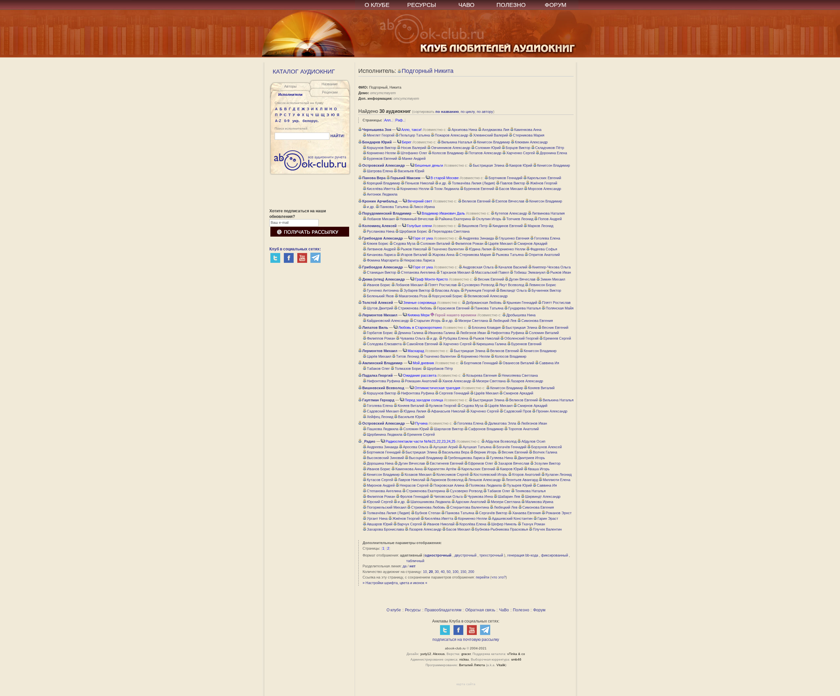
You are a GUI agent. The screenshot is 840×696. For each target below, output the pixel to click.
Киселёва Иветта (381, 189)
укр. (296, 121)
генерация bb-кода (522, 555)
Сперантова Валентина (469, 507)
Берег (406, 142)
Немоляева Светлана (520, 375)
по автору (485, 112)
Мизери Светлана (473, 321)
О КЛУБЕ (377, 5)
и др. (443, 183)
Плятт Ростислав (442, 285)
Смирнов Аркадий (532, 243)
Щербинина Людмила (384, 434)
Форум (539, 610)
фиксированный (554, 555)
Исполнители (290, 94)
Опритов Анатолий (544, 255)
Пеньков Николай (419, 183)
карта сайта (465, 684)
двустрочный (465, 555)
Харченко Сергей (520, 153)
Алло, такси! (411, 130)
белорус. (311, 121)
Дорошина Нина (380, 463)
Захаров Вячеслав (513, 463)
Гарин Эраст (547, 518)
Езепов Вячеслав (509, 201)
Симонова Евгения (537, 321)
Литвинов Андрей (381, 249)
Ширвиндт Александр (542, 496)
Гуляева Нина (501, 458)
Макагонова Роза (413, 296)
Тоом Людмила (446, 189)
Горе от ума (423, 238)
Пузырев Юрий (519, 485)
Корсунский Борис (447, 296)
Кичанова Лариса (381, 255)
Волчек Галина (545, 452)
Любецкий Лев (504, 321)
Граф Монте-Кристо (431, 279)
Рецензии (330, 92)
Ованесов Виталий (518, 363)
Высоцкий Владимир (426, 458)
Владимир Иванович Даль (443, 213)
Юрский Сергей (380, 502)
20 (431, 572)
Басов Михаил (511, 189)
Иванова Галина (441, 333)
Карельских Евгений (544, 178)
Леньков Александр (484, 480)
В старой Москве (444, 178)
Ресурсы (413, 610)
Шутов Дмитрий (380, 308)
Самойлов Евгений (422, 344)
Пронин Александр (551, 411)
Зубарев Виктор (417, 290)
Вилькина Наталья (456, 142)
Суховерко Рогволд (478, 285)
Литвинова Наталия (548, 213)
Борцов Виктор (518, 148)
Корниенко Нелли (381, 153)
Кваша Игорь (539, 469)
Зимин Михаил (552, 279)
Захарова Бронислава (385, 529)
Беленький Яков (380, 296)
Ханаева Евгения (526, 513)
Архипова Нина (464, 130)
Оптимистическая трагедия (437, 388)
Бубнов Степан (427, 513)
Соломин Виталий (435, 243)
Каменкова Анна (527, 130)
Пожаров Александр (451, 135)
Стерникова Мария (528, 135)
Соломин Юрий (488, 148)
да (405, 566)
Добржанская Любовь (484, 303)
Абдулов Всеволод (500, 441)
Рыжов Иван (560, 272)
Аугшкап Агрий (445, 447)
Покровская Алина (448, 485)
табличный (415, 561)
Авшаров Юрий (379, 524)
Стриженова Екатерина (425, 491)
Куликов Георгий (442, 406)
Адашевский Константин (512, 518)
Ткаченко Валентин (448, 249)
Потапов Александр (485, 153)
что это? (499, 577)
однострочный (438, 555)
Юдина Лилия (480, 249)
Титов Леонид (407, 356)
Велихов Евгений (476, 201)
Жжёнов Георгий (543, 183)
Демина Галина (410, 333)
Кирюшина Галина (491, 344)
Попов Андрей (550, 219)
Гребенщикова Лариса (466, 458)
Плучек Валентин (547, 529)
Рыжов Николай (414, 249)
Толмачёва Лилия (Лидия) (473, 183)
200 (471, 572)
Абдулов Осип (533, 441)
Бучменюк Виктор (546, 290)
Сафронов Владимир (485, 429)
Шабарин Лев (509, 496)
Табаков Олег (378, 368)
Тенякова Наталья (530, 491)
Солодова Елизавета (384, 344)
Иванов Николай (440, 524)
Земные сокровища (419, 303)
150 (463, 572)
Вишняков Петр (475, 226)
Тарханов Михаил (455, 272)
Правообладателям (443, 610)
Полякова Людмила (485, 485)
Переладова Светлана (451, 231)
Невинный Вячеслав (417, 219)
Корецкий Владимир (383, 183)
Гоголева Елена (547, 238)
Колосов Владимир (448, 153)
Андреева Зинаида (478, 238)
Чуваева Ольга (412, 338)
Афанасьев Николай (448, 411)
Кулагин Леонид (558, 474)
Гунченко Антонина (383, 290)
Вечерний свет (420, 201)
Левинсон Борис (542, 285)
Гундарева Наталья (524, 308)
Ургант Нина (377, 518)
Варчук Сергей (409, 524)
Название (330, 84)
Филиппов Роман (469, 243)
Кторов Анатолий (526, 474)
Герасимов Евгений (453, 308)
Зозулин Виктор (547, 463)
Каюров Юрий (520, 165)
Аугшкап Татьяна (477, 447)
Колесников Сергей (452, 474)
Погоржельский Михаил (386, 507)
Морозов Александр (544, 189)
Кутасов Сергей (380, 480)
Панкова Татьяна (394, 207)
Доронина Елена (553, 153)
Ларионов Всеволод (446, 480)
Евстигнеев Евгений (446, 463)
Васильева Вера (455, 452)
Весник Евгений (491, 279)
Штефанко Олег (414, 153)
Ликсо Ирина (424, 207)
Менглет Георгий (380, 135)
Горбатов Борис (380, 333)
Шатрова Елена (380, 171)
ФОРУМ (555, 5)
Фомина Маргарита (383, 260)
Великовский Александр (488, 296)
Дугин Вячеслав (522, 279)
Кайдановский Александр (388, 321)
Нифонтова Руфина (507, 333)
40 (443, 572)
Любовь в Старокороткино (420, 327)
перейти (482, 577)
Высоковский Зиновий (385, 458)
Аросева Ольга (415, 447)
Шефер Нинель (504, 524)
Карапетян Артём (442, 469)
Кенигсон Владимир (493, 142)
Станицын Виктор (381, 272)
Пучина (421, 423)
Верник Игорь (485, 452)
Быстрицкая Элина (488, 165)
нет (412, 566)
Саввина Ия (549, 363)
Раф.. (400, 120)
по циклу (468, 112)
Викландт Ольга (513, 290)
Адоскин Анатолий (470, 502)
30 (437, 572)
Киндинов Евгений (508, 226)
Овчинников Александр (450, 148)
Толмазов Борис (408, 368)
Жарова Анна (443, 255)
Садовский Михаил (383, 411)
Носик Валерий (413, 148)
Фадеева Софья (543, 249)
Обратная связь (480, 610)
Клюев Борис (377, 243)
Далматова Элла (502, 423)
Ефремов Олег (480, 463)
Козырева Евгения (481, 375)
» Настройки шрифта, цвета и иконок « (395, 583)
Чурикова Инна (480, 496)
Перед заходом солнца (424, 400)
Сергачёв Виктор (493, 513)
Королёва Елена (472, 524)
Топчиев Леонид (519, 219)
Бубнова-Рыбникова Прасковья (501, 529)
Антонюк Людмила (382, 194)
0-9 (286, 121)
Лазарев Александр (527, 381)
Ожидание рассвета (419, 375)
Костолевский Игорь (490, 474)
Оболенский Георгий (521, 338)
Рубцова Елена (455, 338)
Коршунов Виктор (381, 148)
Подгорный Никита (427, 71)
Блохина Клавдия (486, 327)
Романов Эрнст (559, 513)
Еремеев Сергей (557, 338)
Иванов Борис (378, 285)
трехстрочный (491, 555)
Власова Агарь (447, 290)
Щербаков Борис (413, 231)
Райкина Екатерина (455, 219)
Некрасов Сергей (414, 485)
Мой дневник (423, 363)
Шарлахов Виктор (448, 429)
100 (455, 572)
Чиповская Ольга (448, 496)
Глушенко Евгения (514, 238)
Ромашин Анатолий (421, 381)
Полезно (521, 610)
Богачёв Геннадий (511, 447)
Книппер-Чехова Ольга (551, 267)
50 (449, 572)
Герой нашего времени (455, 315)
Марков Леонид (540, 226)
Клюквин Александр (531, 142)
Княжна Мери (419, 315)
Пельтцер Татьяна (414, 135)
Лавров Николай (411, 480)
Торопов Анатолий (523, 429)
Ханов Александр (456, 381)
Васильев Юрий (411, 171)
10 (425, 572)
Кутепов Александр (511, 213)
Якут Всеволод (511, 285)
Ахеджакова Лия (495, 130)
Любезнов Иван (473, 333)
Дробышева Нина (521, 315)
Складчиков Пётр (549, 148)
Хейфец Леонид (380, 417)
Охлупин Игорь (488, 219)
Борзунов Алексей (546, 447)
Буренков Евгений (382, 158)
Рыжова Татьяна (510, 255)
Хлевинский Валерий (490, 135)
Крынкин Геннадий (522, 303)
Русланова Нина (380, 231)
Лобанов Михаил (381, 219)
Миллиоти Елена (556, 480)
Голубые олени (419, 226)
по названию (447, 112)
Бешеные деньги (429, 165)
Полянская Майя (560, 308)
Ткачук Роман (533, 524)
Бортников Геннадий (505, 178)
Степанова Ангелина (418, 272)
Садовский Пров (517, 411)
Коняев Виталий (541, 388)
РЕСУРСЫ (421, 5)
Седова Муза (404, 243)
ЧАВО (466, 5)
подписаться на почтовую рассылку (465, 639)
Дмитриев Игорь (531, 458)
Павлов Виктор (512, 183)
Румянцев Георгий (480, 290)
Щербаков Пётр (440, 368)
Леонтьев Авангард (522, 480)
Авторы (290, 86)
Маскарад (416, 351)
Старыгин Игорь (427, 321)
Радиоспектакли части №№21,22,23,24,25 (420, 441)
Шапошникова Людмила (430, 502)
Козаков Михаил (418, 474)
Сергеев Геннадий (454, 393)
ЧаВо (504, 610)
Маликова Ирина (539, 502)
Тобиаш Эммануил (529, 272)
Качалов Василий (512, 267)
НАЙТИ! (337, 136)
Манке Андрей (414, 158)
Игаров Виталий (414, 255)
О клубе (394, 610)
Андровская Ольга (478, 267)
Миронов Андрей (381, 485)
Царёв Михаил (500, 243)
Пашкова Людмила (382, 429)
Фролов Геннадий (414, 496)
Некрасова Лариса (419, 260)
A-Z (278, 121)
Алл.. (388, 120)
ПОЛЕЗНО (511, 5)
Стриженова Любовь (415, 308)
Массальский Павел (492, 272)
